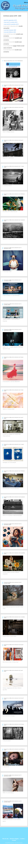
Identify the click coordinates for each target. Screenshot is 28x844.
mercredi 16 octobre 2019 (10, 22)
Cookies (22, 838)
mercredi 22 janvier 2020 (10, 30)
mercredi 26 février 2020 (10, 32)
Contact (14, 840)
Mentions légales (14, 838)
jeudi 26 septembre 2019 (10, 20)
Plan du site (5, 838)
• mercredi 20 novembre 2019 (11, 24)
